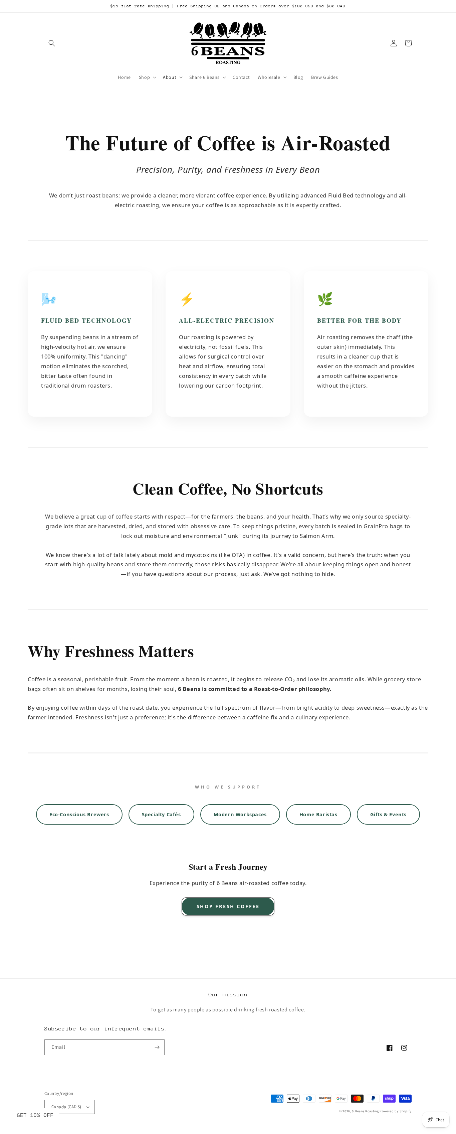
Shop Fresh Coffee (228, 906)
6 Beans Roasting (365, 1111)
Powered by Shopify (396, 1111)
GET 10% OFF (35, 1116)
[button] (51, 43)
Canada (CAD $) (66, 1107)
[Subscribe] (157, 1047)
